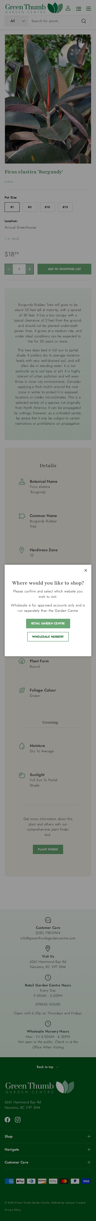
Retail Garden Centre (48, 623)
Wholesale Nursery (48, 637)
